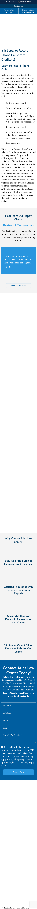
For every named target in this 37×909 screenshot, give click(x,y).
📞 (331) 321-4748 (24, 2)
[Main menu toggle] (31, 20)
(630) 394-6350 (28, 12)
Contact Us (18, 6)
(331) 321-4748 (9, 12)
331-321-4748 (11, 891)
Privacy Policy (29, 908)
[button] (18, 285)
